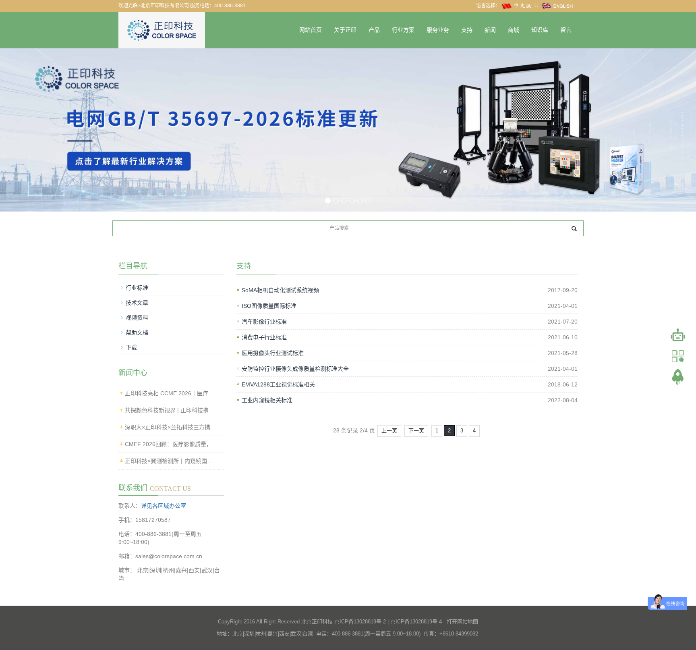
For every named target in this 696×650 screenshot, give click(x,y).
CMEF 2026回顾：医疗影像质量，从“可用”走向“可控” (171, 444)
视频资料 (137, 317)
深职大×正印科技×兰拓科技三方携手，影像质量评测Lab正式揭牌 (171, 427)
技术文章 (137, 302)
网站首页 (310, 30)
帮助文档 (137, 332)
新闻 (490, 30)
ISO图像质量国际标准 (269, 306)
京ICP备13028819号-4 (416, 622)
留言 (566, 30)
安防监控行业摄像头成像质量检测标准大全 (295, 368)
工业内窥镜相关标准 (267, 400)
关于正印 (345, 30)
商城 (513, 30)
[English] (557, 5)
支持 (466, 30)
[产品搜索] (574, 228)
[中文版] (517, 5)
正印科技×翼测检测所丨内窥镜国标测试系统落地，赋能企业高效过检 (171, 461)
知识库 (539, 30)
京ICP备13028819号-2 (360, 622)
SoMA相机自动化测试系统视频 (280, 290)
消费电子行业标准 (264, 337)
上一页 (389, 431)
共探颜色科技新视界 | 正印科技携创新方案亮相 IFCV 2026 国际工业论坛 (171, 410)
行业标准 (137, 288)
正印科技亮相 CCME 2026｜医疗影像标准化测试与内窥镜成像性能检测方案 (171, 393)
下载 (131, 347)
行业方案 (403, 30)
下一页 (416, 431)
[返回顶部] (678, 377)
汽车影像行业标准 (264, 321)
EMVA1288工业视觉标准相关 (278, 384)
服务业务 (438, 30)
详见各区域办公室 (163, 506)
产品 (374, 30)
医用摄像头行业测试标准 (273, 353)
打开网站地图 (462, 622)
